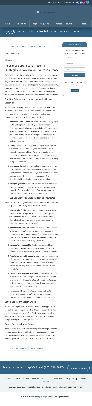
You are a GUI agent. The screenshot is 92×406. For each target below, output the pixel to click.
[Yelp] (84, 2)
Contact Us (58, 379)
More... (85, 24)
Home (8, 379)
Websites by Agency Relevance (42, 396)
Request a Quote (78, 368)
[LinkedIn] (81, 2)
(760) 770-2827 (69, 2)
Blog (49, 379)
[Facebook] (77, 2)
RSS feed (75, 91)
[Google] (87, 2)
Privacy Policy (70, 379)
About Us (17, 379)
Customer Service (38, 379)
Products (26, 379)
